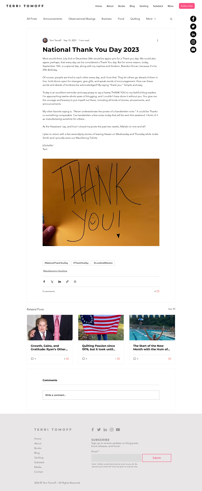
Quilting (135, 18)
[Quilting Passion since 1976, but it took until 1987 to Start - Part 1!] (101, 327)
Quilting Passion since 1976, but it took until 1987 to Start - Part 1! (98, 347)
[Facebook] (193, 19)
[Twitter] (193, 26)
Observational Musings (81, 18)
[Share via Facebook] (44, 281)
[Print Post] (75, 281)
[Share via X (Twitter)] (51, 281)
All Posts (32, 18)
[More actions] (157, 40)
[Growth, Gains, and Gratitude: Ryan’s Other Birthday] (50, 327)
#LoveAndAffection (103, 263)
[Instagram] (193, 42)
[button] (171, 18)
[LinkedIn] (193, 34)
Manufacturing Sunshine (55, 270)
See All (171, 308)
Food (121, 18)
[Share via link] (67, 281)
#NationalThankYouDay (56, 263)
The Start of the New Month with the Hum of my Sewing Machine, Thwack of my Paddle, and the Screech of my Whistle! (150, 347)
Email (94, 451)
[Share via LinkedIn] (59, 281)
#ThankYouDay (81, 263)
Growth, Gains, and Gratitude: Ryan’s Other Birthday (48, 347)
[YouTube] (193, 50)
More (149, 18)
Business (107, 18)
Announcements (52, 18)
